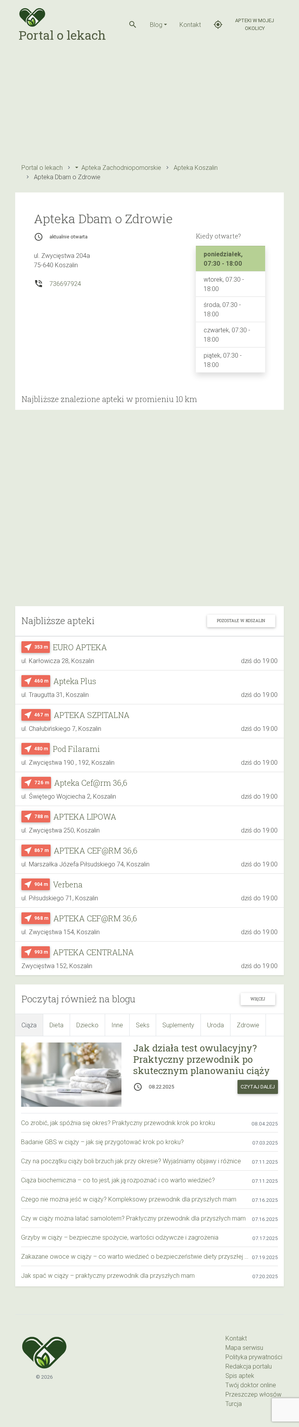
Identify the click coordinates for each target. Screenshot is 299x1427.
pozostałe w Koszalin (241, 620)
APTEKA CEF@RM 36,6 (95, 850)
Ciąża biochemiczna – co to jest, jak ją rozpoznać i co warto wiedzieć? (118, 1180)
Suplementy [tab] (178, 1025)
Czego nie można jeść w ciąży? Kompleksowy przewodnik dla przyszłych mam (128, 1199)
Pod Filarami (76, 749)
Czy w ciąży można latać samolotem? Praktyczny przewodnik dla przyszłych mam (133, 1218)
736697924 (65, 284)
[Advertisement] (149, 103)
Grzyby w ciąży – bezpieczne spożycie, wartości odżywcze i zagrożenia (119, 1237)
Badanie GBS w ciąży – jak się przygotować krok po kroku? (102, 1142)
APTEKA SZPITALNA (92, 715)
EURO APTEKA (80, 647)
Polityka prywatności (253, 1357)
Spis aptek (239, 1375)
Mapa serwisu (244, 1347)
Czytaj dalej (258, 1086)
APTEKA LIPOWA (84, 816)
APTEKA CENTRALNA (93, 952)
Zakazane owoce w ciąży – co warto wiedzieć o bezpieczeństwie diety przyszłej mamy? (136, 1256)
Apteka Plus (74, 681)
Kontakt (190, 24)
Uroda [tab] (215, 1025)
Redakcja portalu (248, 1366)
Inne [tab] (117, 1025)
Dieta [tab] (56, 1025)
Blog (156, 24)
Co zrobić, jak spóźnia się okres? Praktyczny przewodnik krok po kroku (118, 1123)
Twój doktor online (250, 1385)
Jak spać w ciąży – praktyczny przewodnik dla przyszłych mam (108, 1275)
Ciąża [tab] (29, 1025)
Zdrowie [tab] (248, 1025)
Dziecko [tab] (87, 1025)
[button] (132, 24)
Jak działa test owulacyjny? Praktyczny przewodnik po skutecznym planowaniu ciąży (201, 1059)
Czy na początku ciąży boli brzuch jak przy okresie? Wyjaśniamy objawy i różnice (131, 1161)
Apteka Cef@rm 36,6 (90, 783)
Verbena (68, 884)
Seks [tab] (143, 1025)
